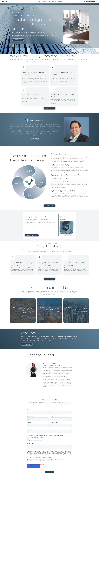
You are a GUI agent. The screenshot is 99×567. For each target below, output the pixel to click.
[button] (39, 1)
